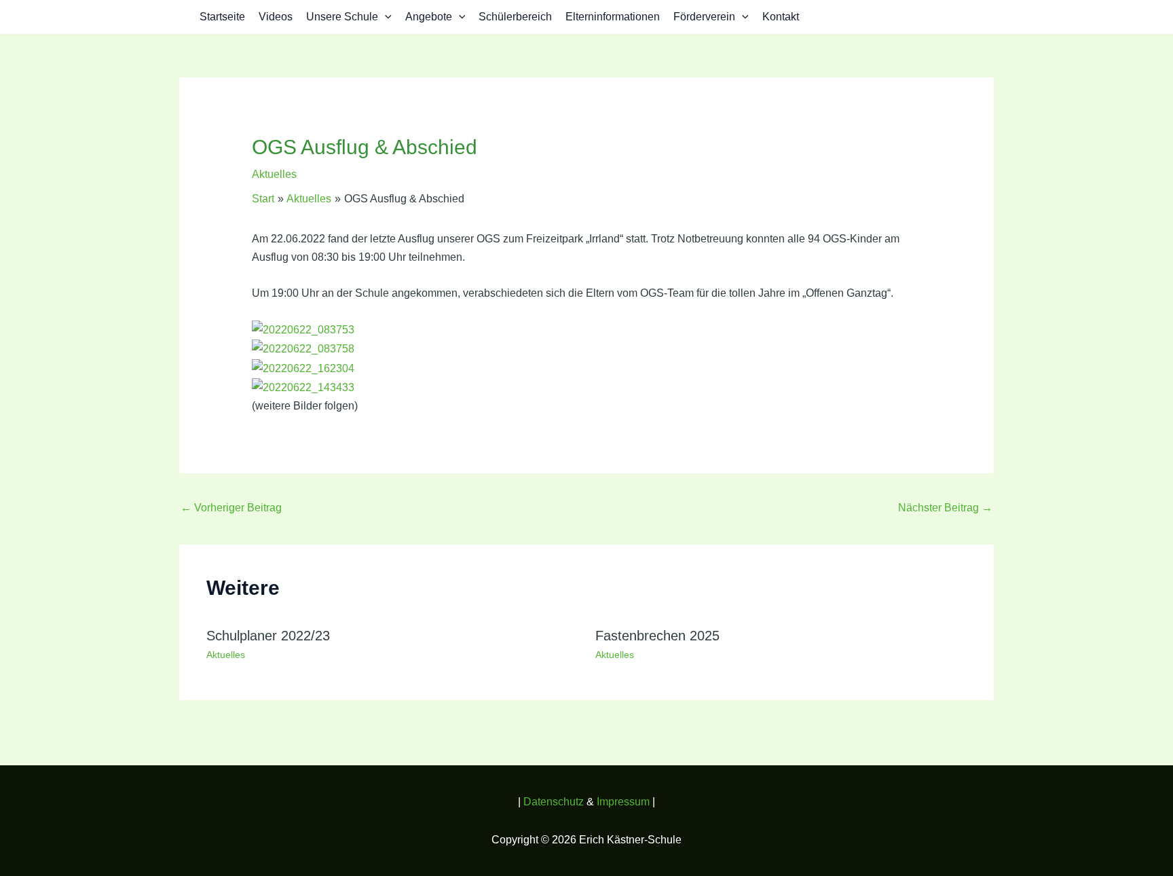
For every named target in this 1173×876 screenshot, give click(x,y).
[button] (385, 17)
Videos (276, 16)
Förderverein (704, 16)
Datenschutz (554, 801)
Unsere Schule (342, 16)
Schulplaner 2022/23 (268, 635)
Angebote (428, 16)
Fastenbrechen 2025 (657, 635)
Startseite (222, 16)
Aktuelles (274, 174)
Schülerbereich (515, 16)
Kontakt (780, 16)
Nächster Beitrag (945, 507)
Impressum (623, 801)
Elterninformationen (612, 16)
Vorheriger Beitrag (231, 507)
